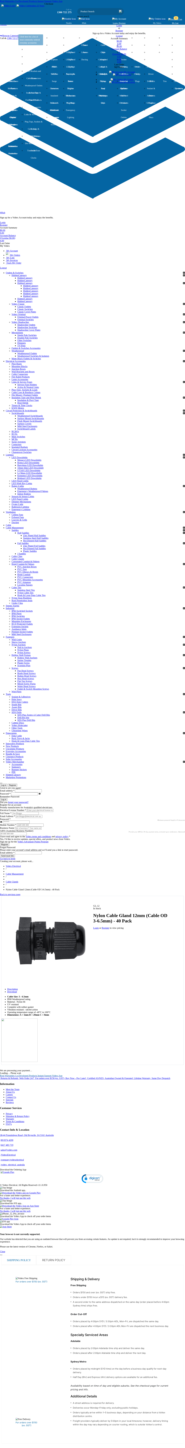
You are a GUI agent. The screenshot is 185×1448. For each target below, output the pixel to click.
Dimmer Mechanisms (21, 501)
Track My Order (13, 263)
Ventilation (81, 31)
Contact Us (11, 1097)
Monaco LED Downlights (29, 460)
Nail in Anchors (24, 647)
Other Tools (17, 728)
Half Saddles (23, 533)
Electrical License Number (13, 810)
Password (5, 793)
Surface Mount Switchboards (30, 418)
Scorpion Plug (23, 665)
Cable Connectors (20, 374)
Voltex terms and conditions (38, 836)
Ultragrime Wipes (20, 730)
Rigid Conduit (23, 574)
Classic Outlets (24, 306)
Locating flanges (25, 585)
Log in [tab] (3, 785)
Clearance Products (14, 756)
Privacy (9, 1113)
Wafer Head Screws (26, 686)
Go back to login (7, 858)
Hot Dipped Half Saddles (34, 540)
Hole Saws (17, 699)
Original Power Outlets (27, 317)
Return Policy (53, 1260)
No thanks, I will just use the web (15, 1198)
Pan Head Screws (25, 671)
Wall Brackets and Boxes (23, 371)
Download (12, 991)
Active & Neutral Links (28, 387)
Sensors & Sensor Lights (23, 496)
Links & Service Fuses (22, 382)
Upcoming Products (15, 749)
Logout (119, 36)
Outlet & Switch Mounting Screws (33, 689)
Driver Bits (17, 710)
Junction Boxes (19, 369)
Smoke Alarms (12, 605)
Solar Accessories (14, 759)
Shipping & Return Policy (17, 1116)
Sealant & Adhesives (21, 697)
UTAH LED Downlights (28, 470)
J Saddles (21, 553)
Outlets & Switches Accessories (26, 348)
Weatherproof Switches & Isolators (33, 356)
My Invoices (129, 82)
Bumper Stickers (19, 769)
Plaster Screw (23, 663)
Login (119, 25)
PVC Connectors (25, 577)
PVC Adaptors (24, 582)
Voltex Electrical (13, 866)
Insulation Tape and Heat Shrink (26, 397)
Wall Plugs (16, 691)
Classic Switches (25, 309)
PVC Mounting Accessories (30, 579)
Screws (15, 668)
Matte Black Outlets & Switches (26, 358)
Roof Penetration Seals (22, 600)
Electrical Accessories (30, 31)
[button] (92, 1179)
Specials (9, 1100)
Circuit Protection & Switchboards (21, 410)
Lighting (67, 31)
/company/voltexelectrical (12, 1160)
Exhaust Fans (18, 517)
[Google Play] (7, 1172)
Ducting (15, 522)
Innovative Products (15, 743)
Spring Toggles (24, 660)
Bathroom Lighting (20, 507)
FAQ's (9, 1124)
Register (119, 30)
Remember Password (9, 796)
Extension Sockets (20, 626)
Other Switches (24, 340)
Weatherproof (18, 351)
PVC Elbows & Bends (27, 572)
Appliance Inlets (19, 629)
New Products (12, 746)
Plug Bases (17, 364)
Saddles (15, 530)
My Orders (128, 79)
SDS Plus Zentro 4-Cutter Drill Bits (33, 715)
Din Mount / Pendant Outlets (25, 395)
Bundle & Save (13, 754)
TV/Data (21, 345)
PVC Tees (22, 569)
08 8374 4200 (7, 1140)
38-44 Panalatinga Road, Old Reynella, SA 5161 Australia (27, 1135)
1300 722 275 (64, 12)
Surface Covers (24, 423)
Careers (9, 1094)
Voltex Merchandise (15, 762)
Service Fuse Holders (27, 384)
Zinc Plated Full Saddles (34, 546)
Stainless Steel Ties (26, 590)
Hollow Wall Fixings (21, 655)
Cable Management (15, 527)
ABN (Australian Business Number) (16, 831)
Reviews (10, 1102)
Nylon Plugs (23, 650)
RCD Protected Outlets (22, 624)
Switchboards (18, 413)
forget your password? (18, 802)
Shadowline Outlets (26, 325)
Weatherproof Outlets (27, 353)
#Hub (2, 212)
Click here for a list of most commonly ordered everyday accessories (30, 40)
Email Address (7, 816)
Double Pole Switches (27, 338)
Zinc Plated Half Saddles (34, 535)
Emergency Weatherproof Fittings (32, 491)
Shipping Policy (19, 1260)
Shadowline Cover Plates (28, 330)
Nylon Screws (23, 652)
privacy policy (62, 836)
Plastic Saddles (30, 551)
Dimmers (21, 343)
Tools (148, 31)
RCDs (14, 434)
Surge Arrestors (19, 442)
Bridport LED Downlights (29, 478)
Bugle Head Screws (26, 673)
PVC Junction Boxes (27, 566)
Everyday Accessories (16, 751)
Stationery (16, 767)
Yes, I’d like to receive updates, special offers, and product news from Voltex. (35, 839)
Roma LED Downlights (28, 462)
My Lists (127, 74)
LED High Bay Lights (22, 483)
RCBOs (15, 431)
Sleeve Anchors (19, 642)
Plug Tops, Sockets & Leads (24, 390)
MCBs (15, 439)
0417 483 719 (7, 1145)
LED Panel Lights (20, 499)
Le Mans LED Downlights (29, 473)
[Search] (120, 11)
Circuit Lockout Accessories (24, 449)
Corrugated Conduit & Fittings (25, 561)
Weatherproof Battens (27, 488)
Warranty (10, 1119)
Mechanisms (17, 332)
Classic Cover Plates (26, 312)
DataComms (162, 31)
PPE (14, 772)
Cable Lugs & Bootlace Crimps (26, 392)
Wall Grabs (17, 639)
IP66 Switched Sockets (22, 611)
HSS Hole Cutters (20, 702)
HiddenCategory (19, 275)
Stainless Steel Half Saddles (35, 538)
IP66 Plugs (17, 613)
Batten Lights (18, 486)
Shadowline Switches (27, 327)
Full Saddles (23, 543)
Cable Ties (16, 587)
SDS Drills (17, 712)
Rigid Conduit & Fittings (23, 564)
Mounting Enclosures (21, 621)
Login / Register (119, 23)
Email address (7, 790)
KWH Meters (18, 408)
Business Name (7, 828)
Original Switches (25, 319)
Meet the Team (12, 1089)
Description (12, 989)
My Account (129, 72)
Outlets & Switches (10, 31)
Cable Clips (17, 556)
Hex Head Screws (25, 678)
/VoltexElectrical (8, 1155)
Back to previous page (10, 894)
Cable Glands (18, 559)
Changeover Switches (22, 452)
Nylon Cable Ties (25, 592)
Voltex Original (19, 314)
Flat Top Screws (24, 681)
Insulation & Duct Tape (28, 400)
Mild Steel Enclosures (27, 426)
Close (2, 1251)
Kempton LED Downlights (29, 475)
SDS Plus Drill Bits (26, 720)
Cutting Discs (18, 723)
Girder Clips (17, 603)
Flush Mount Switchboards (29, 421)
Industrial (10, 608)
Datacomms (11, 733)
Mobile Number (8, 825)
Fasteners (10, 637)
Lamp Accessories (20, 379)
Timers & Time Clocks (22, 405)
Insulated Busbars (20, 447)
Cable (90, 31)
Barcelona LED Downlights (30, 465)
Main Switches (18, 436)
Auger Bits (17, 707)
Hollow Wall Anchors (27, 658)
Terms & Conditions (15, 1121)
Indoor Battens (24, 494)
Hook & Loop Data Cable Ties (31, 595)
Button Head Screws (26, 676)
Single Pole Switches (27, 335)
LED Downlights (19, 457)
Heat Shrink (22, 403)
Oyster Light (17, 504)
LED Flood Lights (20, 481)
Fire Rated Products (21, 377)
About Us (10, 1092)
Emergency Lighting (21, 509)
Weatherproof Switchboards (30, 416)
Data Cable (17, 736)
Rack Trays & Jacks (21, 738)
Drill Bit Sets (23, 717)
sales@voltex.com (9, 1150)
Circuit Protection (51, 31)
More (176, 31)
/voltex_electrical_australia (13, 1164)
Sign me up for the (24, 841)
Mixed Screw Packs (26, 684)
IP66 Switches (18, 616)
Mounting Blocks (19, 366)
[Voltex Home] (8, 5)
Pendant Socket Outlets (22, 632)
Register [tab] (12, 785)
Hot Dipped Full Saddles (34, 548)
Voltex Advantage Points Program (32, 841)
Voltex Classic (18, 304)
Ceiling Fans (17, 514)
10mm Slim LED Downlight (30, 468)
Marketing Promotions (16, 777)
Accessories (17, 764)
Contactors (16, 444)
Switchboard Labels (26, 429)
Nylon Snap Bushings (22, 598)
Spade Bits (16, 704)
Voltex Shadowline (20, 322)
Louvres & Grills (19, 520)
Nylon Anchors (19, 645)
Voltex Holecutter (20, 725)
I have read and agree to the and (35, 836)
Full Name (5, 813)
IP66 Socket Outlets (21, 618)
